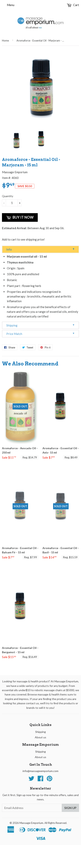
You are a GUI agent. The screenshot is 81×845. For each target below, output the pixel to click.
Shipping (40, 325)
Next (76, 140)
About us (40, 737)
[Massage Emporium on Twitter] (31, 779)
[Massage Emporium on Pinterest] (49, 779)
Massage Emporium (31, 822)
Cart (76, 5)
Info (40, 249)
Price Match (40, 333)
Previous (4, 140)
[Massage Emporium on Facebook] (40, 779)
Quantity (7, 196)
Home (5, 40)
